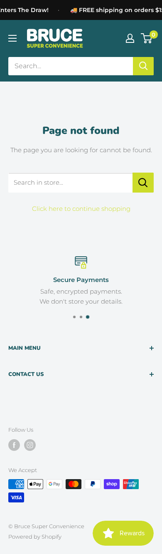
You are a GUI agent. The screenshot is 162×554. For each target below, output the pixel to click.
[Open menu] (12, 38)
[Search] (143, 66)
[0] (147, 38)
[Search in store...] (143, 183)
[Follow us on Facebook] (14, 445)
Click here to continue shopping (81, 209)
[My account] (130, 38)
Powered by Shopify (34, 536)
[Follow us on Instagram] (30, 445)
